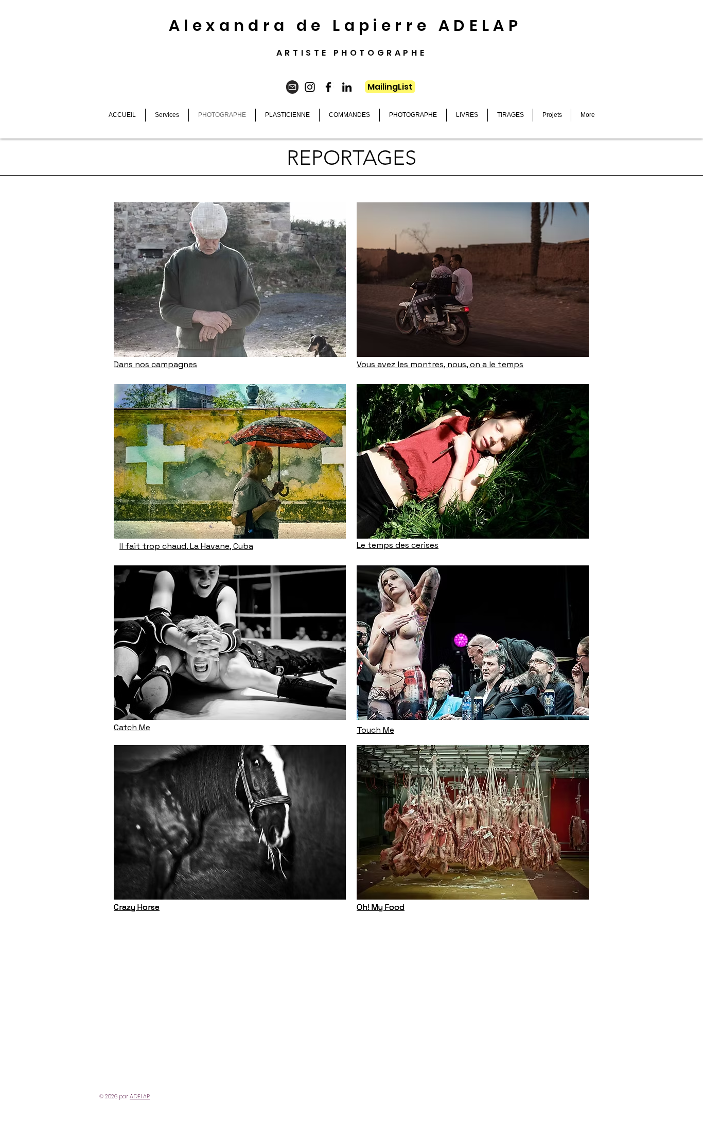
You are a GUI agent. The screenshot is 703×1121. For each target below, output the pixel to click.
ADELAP (140, 1096)
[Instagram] (310, 87)
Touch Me (375, 730)
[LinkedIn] (347, 87)
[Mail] (292, 87)
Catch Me (132, 727)
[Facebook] (328, 87)
